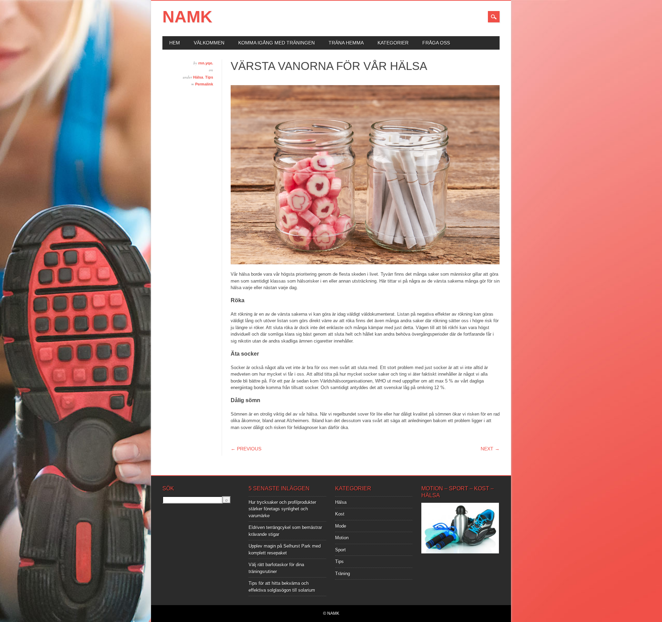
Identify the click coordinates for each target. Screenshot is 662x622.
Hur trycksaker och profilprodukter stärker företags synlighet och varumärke (282, 509)
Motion (342, 537)
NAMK (187, 17)
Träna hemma (346, 42)
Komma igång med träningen (276, 42)
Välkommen (209, 42)
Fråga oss (436, 42)
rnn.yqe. (205, 63)
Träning (342, 573)
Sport (340, 549)
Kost (339, 514)
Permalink (204, 84)
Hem (174, 42)
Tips (209, 77)
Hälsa (198, 77)
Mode (340, 526)
